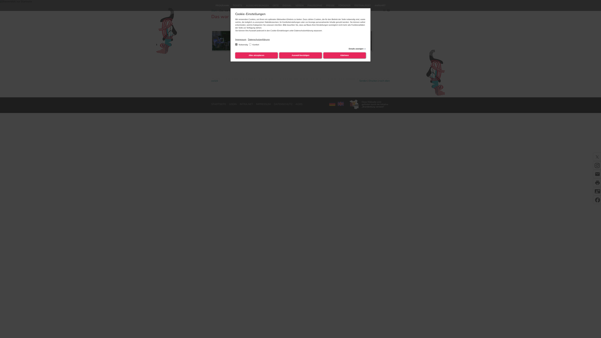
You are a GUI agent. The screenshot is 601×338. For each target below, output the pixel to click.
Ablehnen (344, 55)
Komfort (255, 45)
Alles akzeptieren (256, 55)
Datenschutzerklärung (259, 39)
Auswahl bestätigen (300, 55)
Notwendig (243, 45)
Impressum (240, 39)
